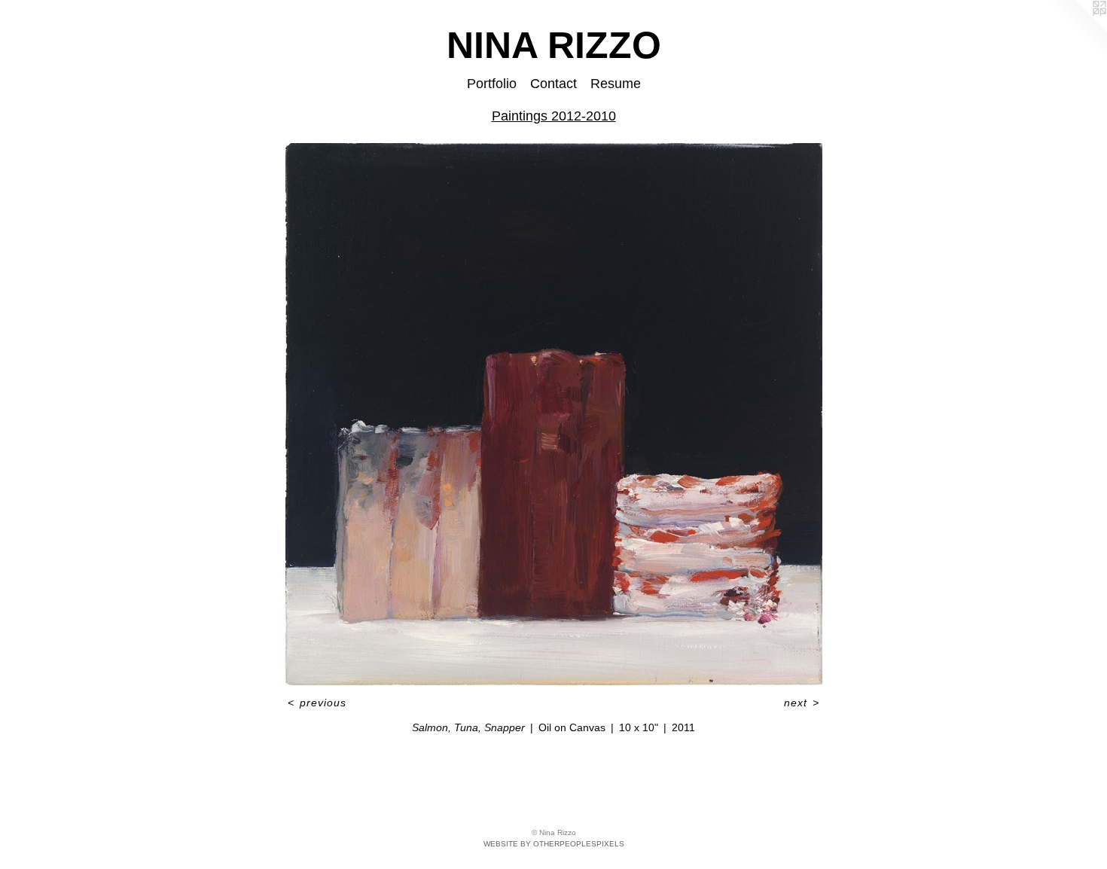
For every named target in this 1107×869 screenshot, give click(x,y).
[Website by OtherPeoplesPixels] (1077, 30)
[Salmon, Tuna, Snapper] (553, 414)
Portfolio (492, 83)
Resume (615, 83)
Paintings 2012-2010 (554, 115)
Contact (553, 83)
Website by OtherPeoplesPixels (553, 844)
